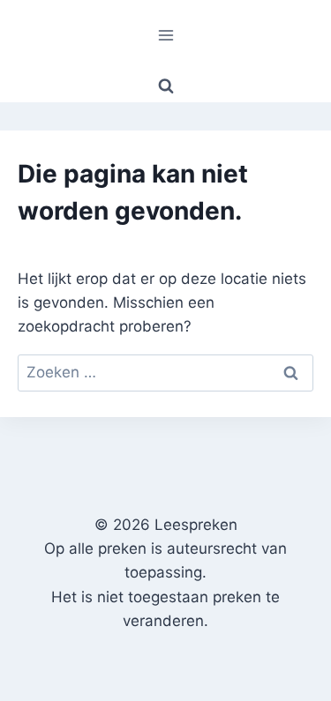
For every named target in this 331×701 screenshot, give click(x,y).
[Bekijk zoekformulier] (166, 86)
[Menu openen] (165, 34)
